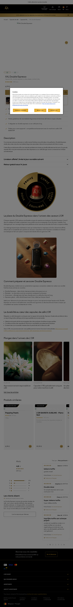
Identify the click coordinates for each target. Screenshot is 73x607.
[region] (36, 101)
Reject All (40, 110)
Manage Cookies (20, 110)
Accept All (54, 110)
